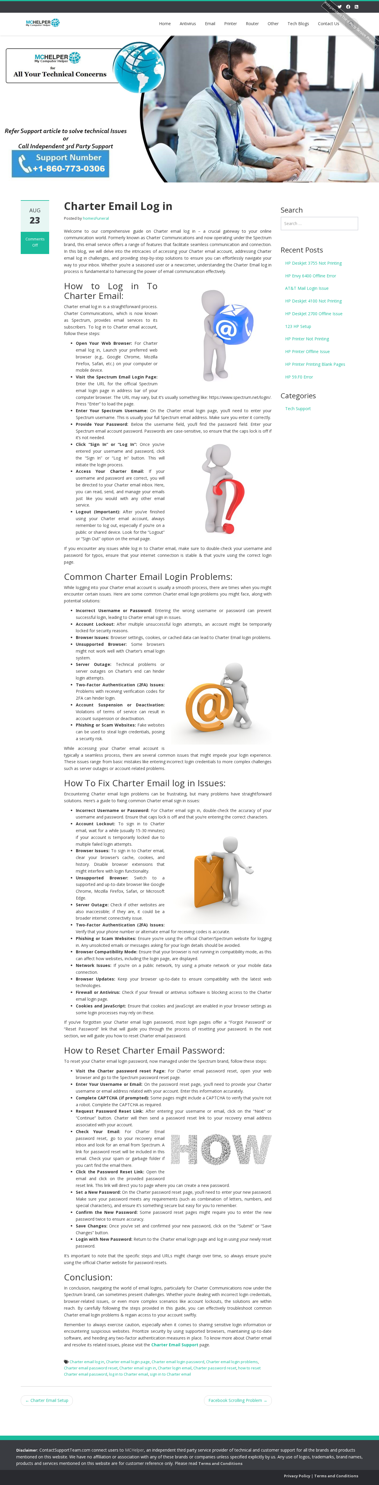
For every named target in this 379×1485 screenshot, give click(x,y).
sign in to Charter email (170, 1374)
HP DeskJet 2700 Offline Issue (314, 313)
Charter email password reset (91, 1368)
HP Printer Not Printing (307, 339)
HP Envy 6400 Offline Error (310, 276)
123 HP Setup (298, 326)
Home (165, 23)
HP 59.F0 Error (299, 377)
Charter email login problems (232, 1361)
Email (210, 23)
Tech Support (298, 408)
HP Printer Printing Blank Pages (315, 364)
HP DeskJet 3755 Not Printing (313, 263)
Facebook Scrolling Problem (237, 1400)
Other (273, 23)
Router (252, 23)
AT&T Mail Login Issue (307, 288)
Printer (230, 23)
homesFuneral (96, 218)
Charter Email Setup (46, 1400)
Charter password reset (214, 1368)
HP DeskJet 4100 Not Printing (313, 301)
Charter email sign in (137, 1368)
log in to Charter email (128, 1374)
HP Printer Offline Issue (307, 351)
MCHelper (134, 1450)
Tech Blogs (298, 23)
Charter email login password (178, 1361)
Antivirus (188, 23)
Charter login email (175, 1368)
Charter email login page (128, 1361)
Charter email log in (87, 1361)
